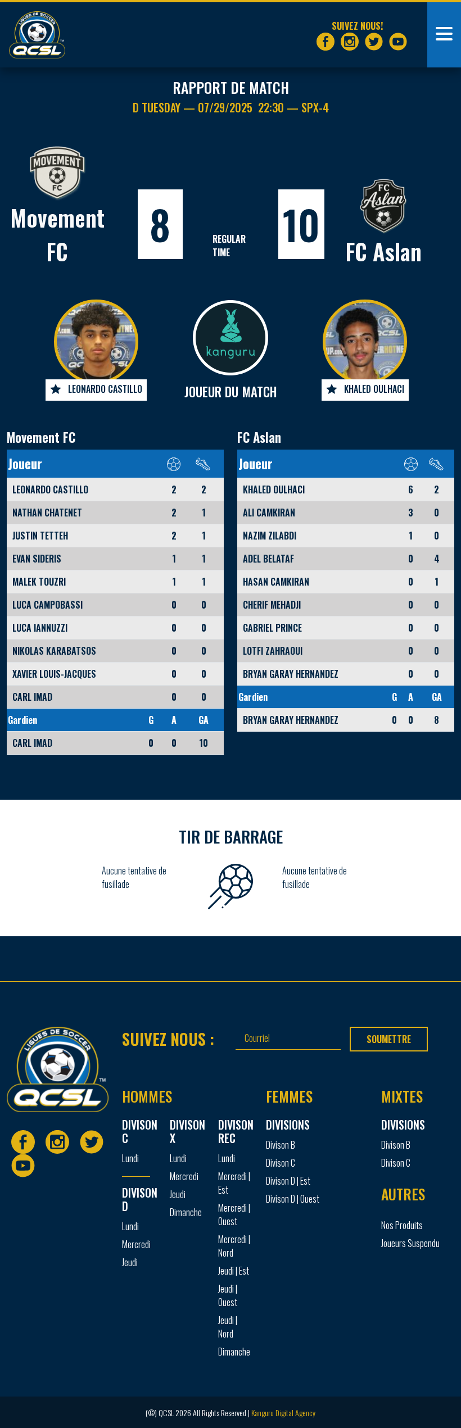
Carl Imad (32, 697)
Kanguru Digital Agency (283, 1412)
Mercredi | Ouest (234, 1214)
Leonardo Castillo (105, 389)
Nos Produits (402, 1225)
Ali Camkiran (269, 512)
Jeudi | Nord (227, 1326)
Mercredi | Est (234, 1182)
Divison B (280, 1145)
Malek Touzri (39, 581)
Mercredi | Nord (234, 1245)
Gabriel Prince (272, 627)
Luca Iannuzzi (39, 627)
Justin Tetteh (40, 535)
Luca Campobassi (47, 604)
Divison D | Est (288, 1180)
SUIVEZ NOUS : (168, 1038)
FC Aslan (384, 251)
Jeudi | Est (233, 1270)
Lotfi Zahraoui (272, 651)
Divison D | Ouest (292, 1198)
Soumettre (389, 1039)
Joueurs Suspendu (410, 1243)
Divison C (280, 1162)
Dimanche (186, 1212)
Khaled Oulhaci (374, 389)
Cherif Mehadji (272, 604)
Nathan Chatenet (47, 512)
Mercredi (136, 1244)
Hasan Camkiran (276, 581)
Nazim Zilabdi (269, 535)
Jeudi (130, 1262)
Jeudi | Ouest (227, 1295)
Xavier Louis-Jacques (54, 674)
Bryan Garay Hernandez (290, 674)
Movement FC (41, 437)
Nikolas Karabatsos (54, 651)
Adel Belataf (268, 558)
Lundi (130, 1158)
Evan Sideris (36, 558)
